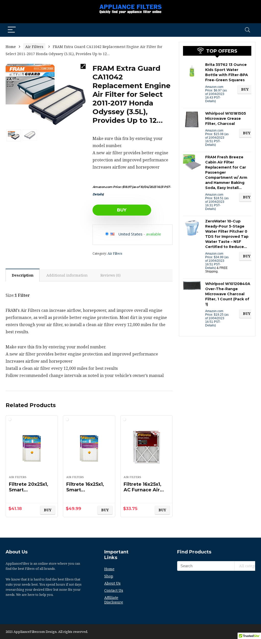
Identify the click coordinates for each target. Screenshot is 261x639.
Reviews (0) (110, 275)
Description (22, 275)
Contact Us (113, 590)
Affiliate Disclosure (113, 600)
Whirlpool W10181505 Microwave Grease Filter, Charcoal (225, 118)
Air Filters (34, 46)
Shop (108, 576)
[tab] (23, 275)
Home (11, 46)
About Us (112, 583)
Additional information (67, 275)
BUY (121, 209)
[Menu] (12, 30)
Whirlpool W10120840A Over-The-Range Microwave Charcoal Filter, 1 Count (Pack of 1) (227, 293)
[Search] (247, 30)
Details (98, 194)
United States (130, 233)
